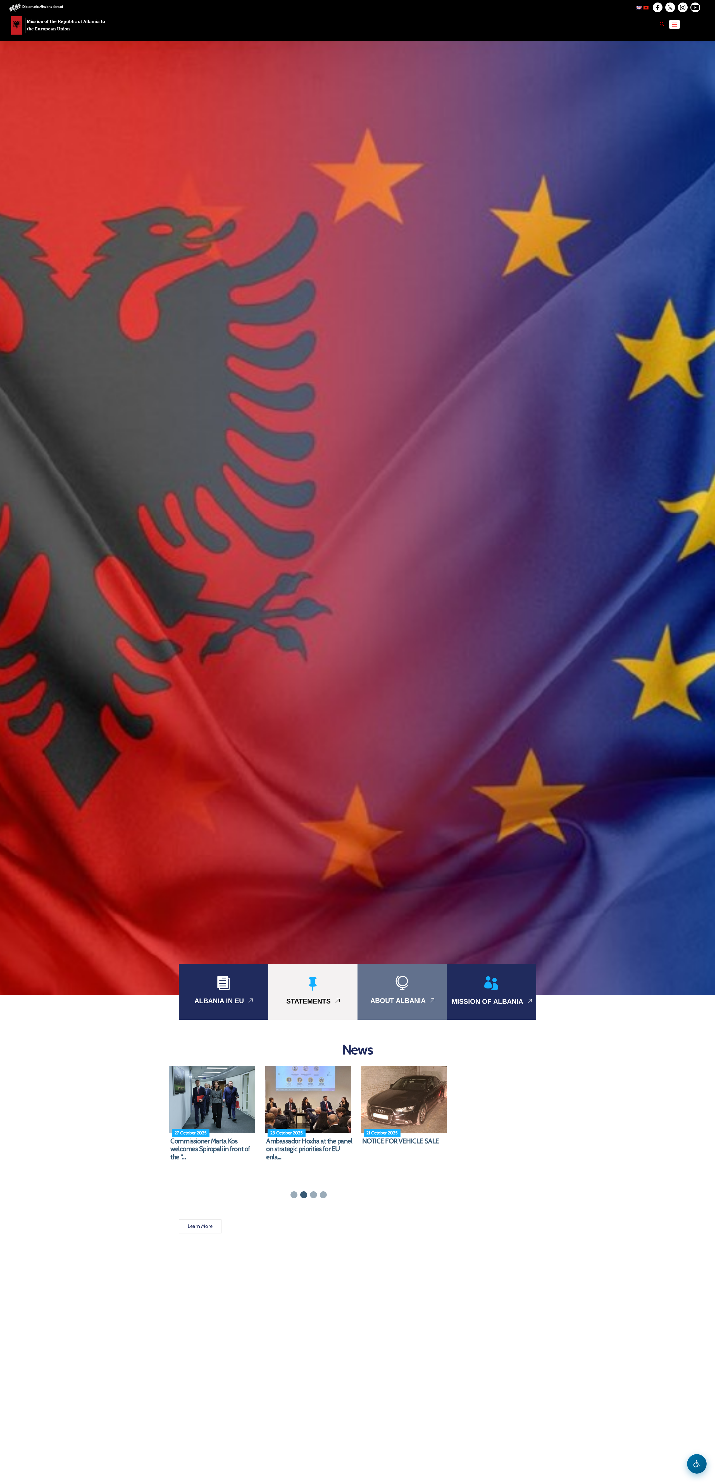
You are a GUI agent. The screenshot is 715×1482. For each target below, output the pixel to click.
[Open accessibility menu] (697, 1464)
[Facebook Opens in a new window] (657, 7)
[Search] (662, 24)
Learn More (200, 1226)
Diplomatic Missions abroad (42, 6)
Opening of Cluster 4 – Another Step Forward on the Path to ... (404, 1145)
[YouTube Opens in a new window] (694, 7)
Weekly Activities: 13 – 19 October (203, 1145)
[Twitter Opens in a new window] (669, 7)
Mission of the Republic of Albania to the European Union (66, 25)
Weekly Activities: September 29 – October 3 (309, 1145)
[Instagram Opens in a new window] (682, 7)
